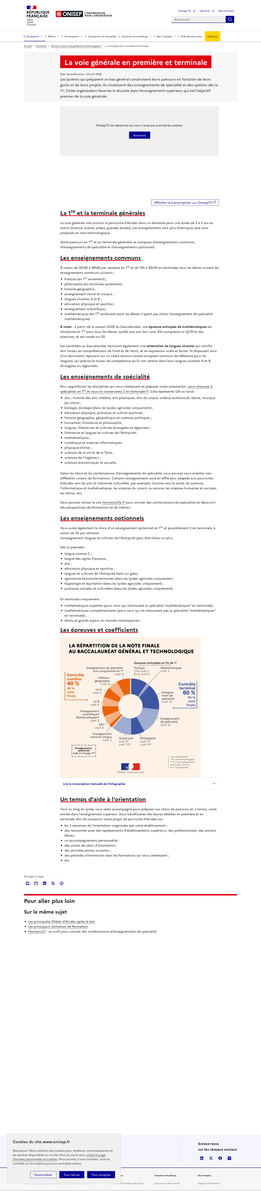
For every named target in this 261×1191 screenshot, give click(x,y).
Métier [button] (52, 36)
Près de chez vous (191, 36)
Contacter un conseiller (102, 36)
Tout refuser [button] (72, 1175)
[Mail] (36, 883)
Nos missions (226, 10)
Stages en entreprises (208, 1183)
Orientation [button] (72, 36)
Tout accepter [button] (101, 1175)
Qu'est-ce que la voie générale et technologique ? (76, 45)
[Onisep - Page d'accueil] (69, 14)
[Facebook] (61, 883)
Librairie (205, 10)
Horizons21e (111, 502)
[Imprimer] (27, 883)
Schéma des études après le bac (127, 1183)
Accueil (28, 45)
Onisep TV (185, 10)
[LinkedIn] (44, 883)
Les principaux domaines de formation (58, 926)
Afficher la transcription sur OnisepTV (183, 202)
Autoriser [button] (139, 135)
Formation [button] (32, 36)
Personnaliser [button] (43, 1175)
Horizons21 (37, 931)
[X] (53, 883)
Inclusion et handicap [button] (135, 36)
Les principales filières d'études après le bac (61, 921)
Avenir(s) (212, 36)
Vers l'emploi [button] (164, 36)
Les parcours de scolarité (167, 1183)
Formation (41, 45)
